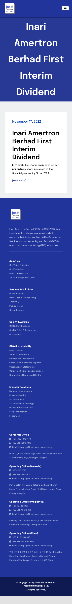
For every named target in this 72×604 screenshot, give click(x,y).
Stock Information (18, 412)
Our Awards (15, 335)
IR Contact (14, 416)
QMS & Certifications (19, 326)
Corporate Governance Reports (25, 363)
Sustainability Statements (22, 367)
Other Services (16, 310)
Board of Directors (18, 274)
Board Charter (16, 351)
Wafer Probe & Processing (22, 298)
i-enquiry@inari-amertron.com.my (35, 447)
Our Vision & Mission (19, 265)
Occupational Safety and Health (25, 375)
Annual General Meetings (21, 404)
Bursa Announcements (20, 391)
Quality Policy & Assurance (22, 330)
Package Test (16, 306)
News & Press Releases (21, 408)
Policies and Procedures (21, 359)
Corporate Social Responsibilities (26, 371)
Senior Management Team (22, 278)
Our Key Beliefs (16, 269)
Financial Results (17, 396)
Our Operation (16, 294)
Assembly (14, 302)
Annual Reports (16, 400)
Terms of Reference (19, 355)
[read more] (19, 181)
